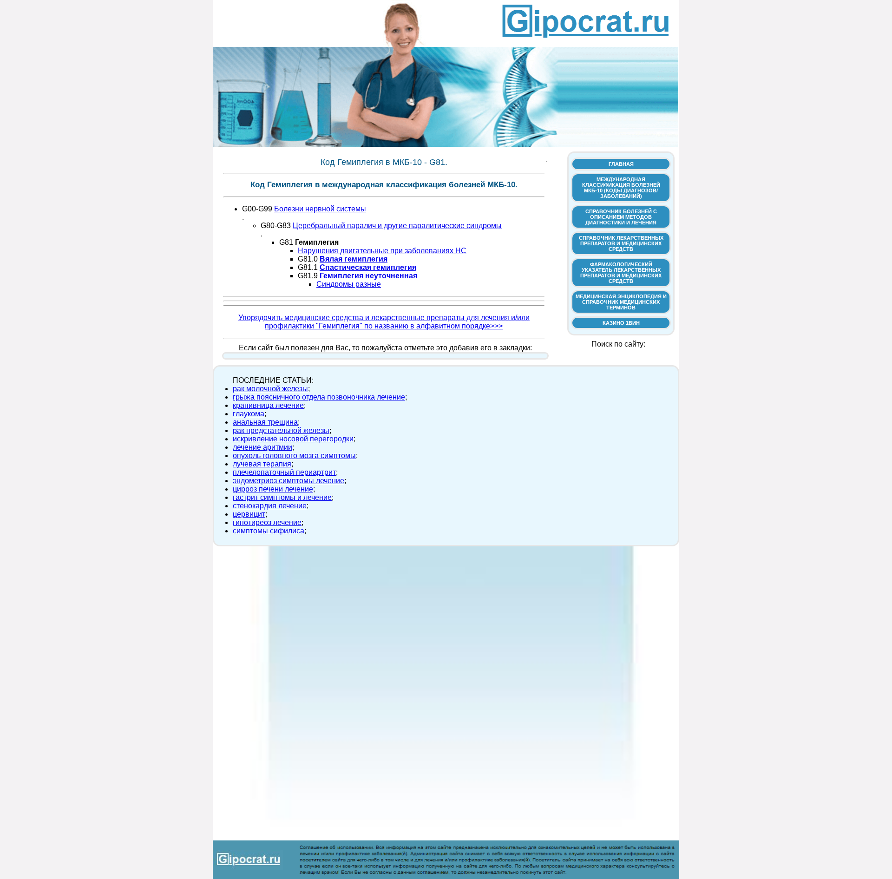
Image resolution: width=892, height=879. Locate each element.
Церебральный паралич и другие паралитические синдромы (397, 226)
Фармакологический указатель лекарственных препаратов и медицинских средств (621, 273)
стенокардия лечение (270, 506)
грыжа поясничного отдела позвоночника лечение (319, 397)
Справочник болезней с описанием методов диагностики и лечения (621, 217)
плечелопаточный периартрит (284, 472)
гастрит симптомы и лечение (282, 497)
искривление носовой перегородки (293, 439)
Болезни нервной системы (320, 209)
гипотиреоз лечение (267, 522)
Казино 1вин (621, 323)
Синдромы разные (348, 284)
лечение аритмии (262, 447)
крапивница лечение (268, 405)
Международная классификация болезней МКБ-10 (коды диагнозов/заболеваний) (621, 188)
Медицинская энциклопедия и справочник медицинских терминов (621, 302)
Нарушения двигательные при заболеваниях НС (382, 251)
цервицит (249, 514)
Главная (621, 164)
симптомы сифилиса (268, 531)
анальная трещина (265, 422)
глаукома (248, 414)
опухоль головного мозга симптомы (294, 455)
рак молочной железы (270, 389)
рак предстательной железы (281, 430)
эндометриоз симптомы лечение (288, 481)
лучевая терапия (262, 464)
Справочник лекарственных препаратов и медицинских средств (621, 243)
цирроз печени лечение (273, 489)
